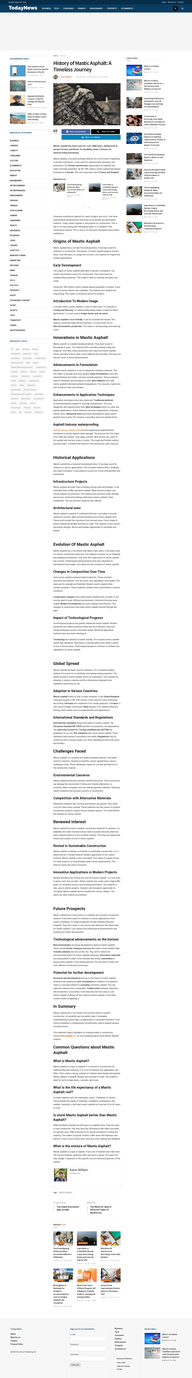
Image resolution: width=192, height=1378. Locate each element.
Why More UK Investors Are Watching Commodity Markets (154, 226)
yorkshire (39, 412)
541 (42, 123)
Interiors (14, 235)
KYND (13, 381)
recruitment (38, 399)
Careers (14, 146)
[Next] (89, 208)
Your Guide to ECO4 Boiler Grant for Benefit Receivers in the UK (38, 69)
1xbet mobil (121, 1363)
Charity (14, 151)
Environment (96, 8)
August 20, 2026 (74, 195)
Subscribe (75, 1365)
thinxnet (27, 408)
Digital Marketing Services (22, 367)
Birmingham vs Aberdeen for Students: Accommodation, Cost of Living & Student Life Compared (61, 1294)
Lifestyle (14, 250)
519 (118, 1297)
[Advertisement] (96, 32)
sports (32, 403)
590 (69, 197)
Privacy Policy (16, 1344)
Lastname (74, 1354)
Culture (14, 161)
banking (26, 349)
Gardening (15, 220)
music (13, 385)
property (14, 399)
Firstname (74, 1344)
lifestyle (22, 381)
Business (46, 8)
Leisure (13, 245)
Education (15, 171)
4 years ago (33, 88)
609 (44, 108)
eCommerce (127, 8)
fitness (33, 372)
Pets (12, 280)
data (28, 363)
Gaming (13, 215)
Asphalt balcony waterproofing (67, 430)
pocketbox (39, 394)
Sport (13, 305)
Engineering (16, 181)
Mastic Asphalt (65, 1192)
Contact (181, 2)
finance (24, 372)
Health (13, 225)
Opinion (14, 275)
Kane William (66, 77)
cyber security (17, 363)
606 (70, 1306)
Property (112, 8)
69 (42, 75)
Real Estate (25, 399)
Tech (56, 8)
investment (37, 376)
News (12, 270)
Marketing (15, 260)
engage (14, 372)
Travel (13, 325)
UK (20, 412)
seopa (13, 403)
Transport (15, 320)
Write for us (172, 2)
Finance (81, 8)
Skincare (23, 403)
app (17, 349)
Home (55, 56)
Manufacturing (18, 255)
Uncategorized (17, 330)
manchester (34, 381)
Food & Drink (16, 210)
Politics (14, 285)
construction (40, 358)
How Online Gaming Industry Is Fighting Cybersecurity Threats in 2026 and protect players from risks (154, 139)
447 (42, 88)
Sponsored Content (20, 300)
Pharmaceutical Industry (21, 394)
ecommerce (41, 367)
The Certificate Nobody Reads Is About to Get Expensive (154, 157)
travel (13, 412)
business (27, 354)
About (164, 2)
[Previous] (84, 208)
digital (35, 363)
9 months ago (34, 108)
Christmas (15, 358)
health (42, 372)
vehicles (28, 412)
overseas (31, 385)
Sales (13, 295)
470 (105, 199)
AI (12, 349)
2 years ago (33, 75)
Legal (13, 240)
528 (118, 1260)
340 (94, 1300)
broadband (15, 354)
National (14, 265)
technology (15, 408)
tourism (37, 408)
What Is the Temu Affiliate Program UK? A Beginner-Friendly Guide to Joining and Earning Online (86, 1291)
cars (36, 354)
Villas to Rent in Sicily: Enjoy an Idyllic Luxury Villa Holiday (37, 117)
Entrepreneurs (17, 191)
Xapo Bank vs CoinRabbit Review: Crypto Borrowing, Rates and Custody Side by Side (110, 189)
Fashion (14, 200)
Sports (13, 310)
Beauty (35, 349)
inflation (14, 376)
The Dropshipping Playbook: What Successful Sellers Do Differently (76, 188)
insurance (25, 376)
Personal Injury (30, 390)
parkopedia (15, 390)
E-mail (72, 1334)
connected (27, 358)
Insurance (15, 230)
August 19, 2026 (84, 1300)
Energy (13, 175)
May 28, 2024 (81, 77)
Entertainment (17, 186)
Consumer (68, 8)
